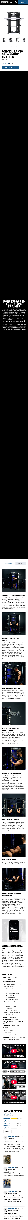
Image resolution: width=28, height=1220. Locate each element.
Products (7, 7)
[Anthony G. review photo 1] (7, 1159)
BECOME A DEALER (10, 67)
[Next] (16, 46)
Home (2, 7)
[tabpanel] (14, 803)
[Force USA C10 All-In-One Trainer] (4, 39)
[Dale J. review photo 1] (7, 1183)
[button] (5, 63)
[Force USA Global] (5, 2)
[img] (12, 1136)
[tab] (9, 563)
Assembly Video (7, 979)
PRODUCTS (23, 2)
